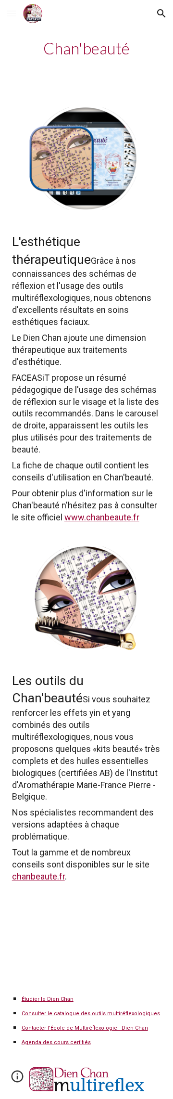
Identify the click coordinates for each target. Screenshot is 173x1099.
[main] (86, 48)
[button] (11, 13)
